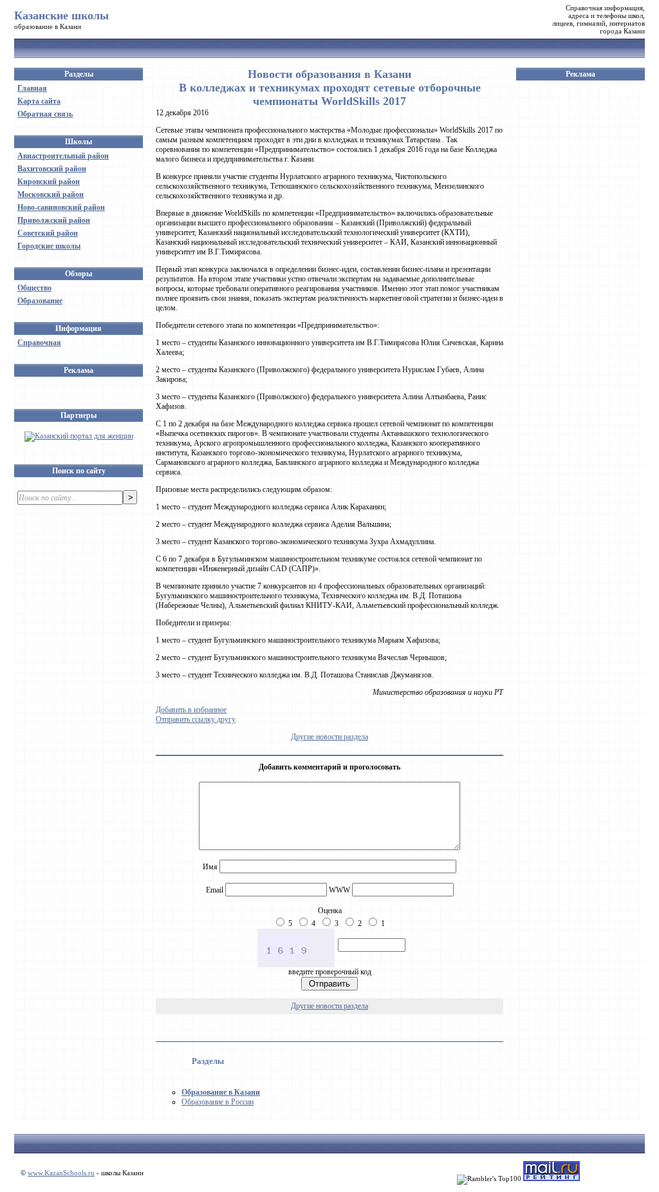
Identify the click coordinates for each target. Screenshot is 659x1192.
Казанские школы (61, 15)
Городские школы (48, 246)
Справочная (39, 342)
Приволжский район (53, 220)
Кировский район (48, 181)
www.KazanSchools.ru (61, 1173)
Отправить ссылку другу (196, 719)
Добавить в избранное (191, 709)
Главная (32, 88)
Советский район (47, 233)
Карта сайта (38, 101)
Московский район (50, 194)
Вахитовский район (51, 168)
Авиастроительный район (63, 155)
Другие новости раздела (329, 736)
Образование (39, 300)
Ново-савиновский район (61, 207)
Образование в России (217, 1101)
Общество (34, 287)
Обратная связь (45, 113)
